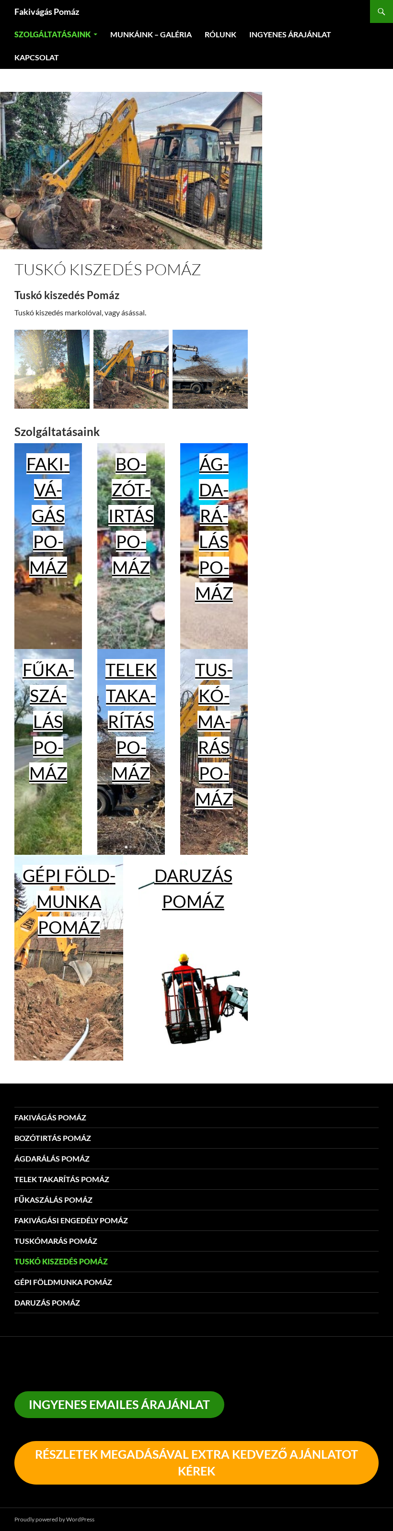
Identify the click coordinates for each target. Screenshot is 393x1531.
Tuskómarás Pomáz (55, 1240)
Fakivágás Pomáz (46, 11)
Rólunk (220, 34)
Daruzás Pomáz (47, 1302)
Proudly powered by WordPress (54, 1519)
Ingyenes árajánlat (290, 34)
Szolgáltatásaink (52, 34)
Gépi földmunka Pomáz (69, 901)
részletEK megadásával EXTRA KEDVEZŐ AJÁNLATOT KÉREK (196, 1462)
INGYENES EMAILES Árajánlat (119, 1404)
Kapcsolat (36, 57)
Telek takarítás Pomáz (131, 721)
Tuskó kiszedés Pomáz (61, 1261)
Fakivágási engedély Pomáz (71, 1220)
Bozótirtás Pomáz (131, 515)
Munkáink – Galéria (151, 34)
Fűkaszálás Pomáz (48, 721)
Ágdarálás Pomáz (52, 1158)
